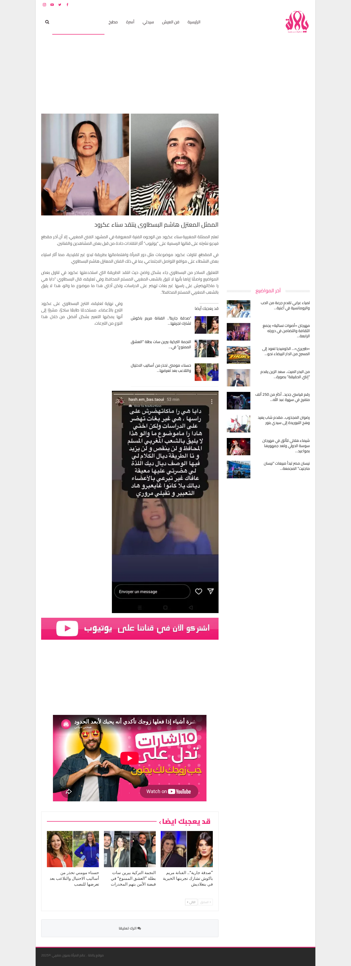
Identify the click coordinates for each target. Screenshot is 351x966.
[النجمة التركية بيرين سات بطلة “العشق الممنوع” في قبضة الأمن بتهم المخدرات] (207, 348)
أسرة (130, 22)
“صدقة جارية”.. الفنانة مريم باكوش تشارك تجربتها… (161, 320)
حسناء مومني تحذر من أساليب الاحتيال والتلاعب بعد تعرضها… (161, 368)
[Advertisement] (269, 196)
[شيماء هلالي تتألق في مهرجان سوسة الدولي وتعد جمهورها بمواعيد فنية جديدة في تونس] (238, 447)
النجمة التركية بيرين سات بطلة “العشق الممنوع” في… (161, 344)
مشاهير (93, 22)
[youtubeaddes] (130, 628)
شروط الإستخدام (257, 4)
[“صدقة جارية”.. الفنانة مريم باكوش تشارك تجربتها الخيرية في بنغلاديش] (207, 325)
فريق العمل (290, 4)
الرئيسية (194, 22)
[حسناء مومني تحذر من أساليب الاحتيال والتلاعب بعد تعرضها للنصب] (207, 372)
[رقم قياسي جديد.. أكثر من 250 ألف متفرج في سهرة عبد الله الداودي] (238, 400)
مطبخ (113, 22)
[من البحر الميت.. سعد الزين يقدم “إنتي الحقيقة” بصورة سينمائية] (238, 378)
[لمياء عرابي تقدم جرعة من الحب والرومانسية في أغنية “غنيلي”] (238, 309)
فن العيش (170, 22)
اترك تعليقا (128, 928)
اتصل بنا (274, 4)
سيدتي (148, 22)
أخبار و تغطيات (67, 22)
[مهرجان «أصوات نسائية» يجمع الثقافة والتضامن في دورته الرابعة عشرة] (238, 332)
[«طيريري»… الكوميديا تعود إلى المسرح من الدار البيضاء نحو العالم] (238, 355)
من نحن (305, 4)
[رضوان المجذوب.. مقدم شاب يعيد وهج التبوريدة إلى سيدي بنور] (238, 424)
